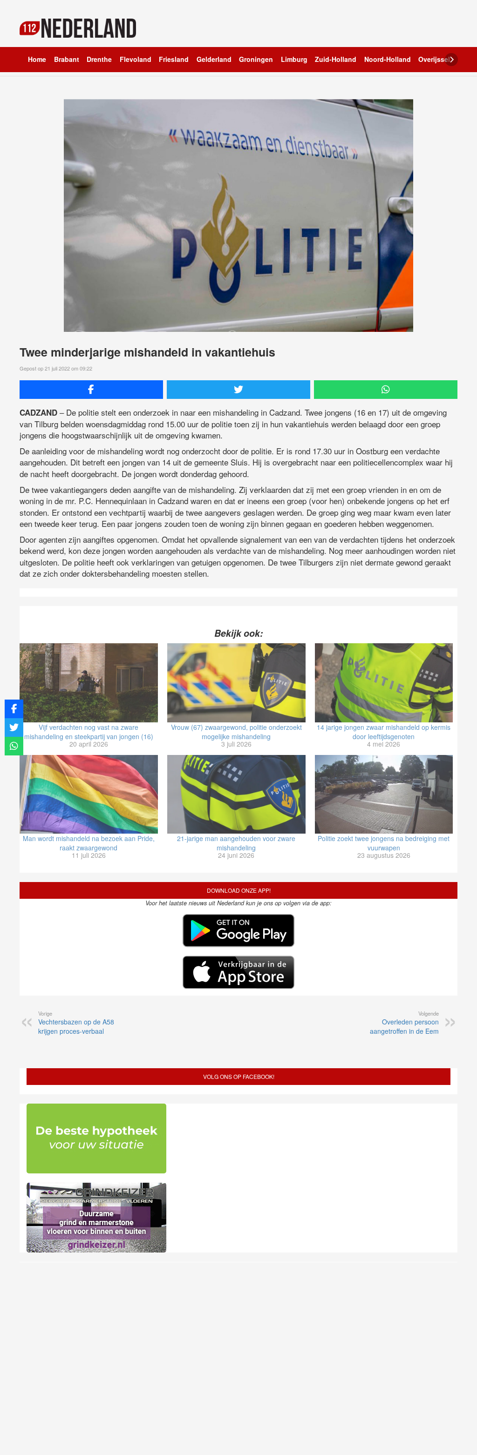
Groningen (256, 59)
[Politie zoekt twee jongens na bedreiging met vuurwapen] (384, 794)
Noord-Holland (387, 59)
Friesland (174, 59)
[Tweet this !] (238, 389)
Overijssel (434, 59)
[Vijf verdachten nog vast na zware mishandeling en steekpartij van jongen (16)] (89, 682)
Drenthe (99, 59)
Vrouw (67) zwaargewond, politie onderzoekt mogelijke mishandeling (236, 731)
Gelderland (214, 59)
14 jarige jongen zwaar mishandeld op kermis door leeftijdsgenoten (383, 731)
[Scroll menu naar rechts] (451, 59)
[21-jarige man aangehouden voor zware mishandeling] (236, 794)
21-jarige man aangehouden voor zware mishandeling (236, 843)
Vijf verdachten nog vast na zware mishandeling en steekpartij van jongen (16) (88, 731)
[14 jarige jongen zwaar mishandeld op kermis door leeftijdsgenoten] (384, 682)
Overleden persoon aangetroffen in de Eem (404, 1023)
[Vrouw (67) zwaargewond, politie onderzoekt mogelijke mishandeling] (236, 682)
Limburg (294, 59)
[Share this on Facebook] (91, 389)
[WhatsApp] (385, 389)
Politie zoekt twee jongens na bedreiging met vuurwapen (384, 843)
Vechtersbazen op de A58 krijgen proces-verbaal (76, 1023)
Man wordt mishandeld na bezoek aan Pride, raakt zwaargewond (89, 843)
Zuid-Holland (335, 59)
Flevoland (135, 59)
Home (37, 59)
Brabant (66, 59)
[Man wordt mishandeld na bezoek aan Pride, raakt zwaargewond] (89, 794)
